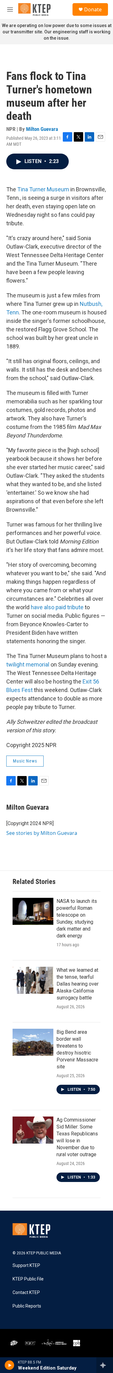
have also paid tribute (57, 607)
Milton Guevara (42, 129)
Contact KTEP (26, 1292)
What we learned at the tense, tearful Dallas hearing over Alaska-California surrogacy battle (77, 984)
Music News (25, 760)
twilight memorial (27, 664)
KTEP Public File (28, 1279)
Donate (93, 9)
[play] (9, 1365)
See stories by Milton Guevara (41, 833)
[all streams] (104, 1365)
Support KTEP (26, 1265)
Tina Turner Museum (42, 189)
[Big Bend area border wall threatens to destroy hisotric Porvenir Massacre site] (33, 1042)
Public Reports (27, 1306)
